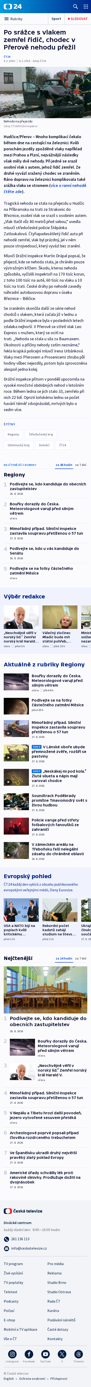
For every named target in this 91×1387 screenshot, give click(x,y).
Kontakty (55, 1338)
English (9, 1378)
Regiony (13, 434)
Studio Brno (56, 1282)
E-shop (9, 1320)
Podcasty (11, 1301)
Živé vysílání (13, 1273)
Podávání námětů (61, 1320)
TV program (13, 1263)
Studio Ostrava (59, 1291)
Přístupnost (58, 1378)
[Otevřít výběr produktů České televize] (86, 6)
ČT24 (7, 56)
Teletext (11, 1291)
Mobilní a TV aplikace (20, 1329)
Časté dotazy (57, 1329)
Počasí (9, 1310)
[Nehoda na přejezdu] (45, 92)
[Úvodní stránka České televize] (23, 1210)
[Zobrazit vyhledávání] (75, 6)
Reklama (54, 1273)
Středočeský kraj (41, 434)
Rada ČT (53, 1301)
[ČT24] (13, 6)
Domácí (44, 445)
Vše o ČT (10, 1338)
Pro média (55, 1263)
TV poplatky (13, 1282)
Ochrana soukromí (32, 1378)
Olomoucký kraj (18, 445)
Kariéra (53, 1310)
